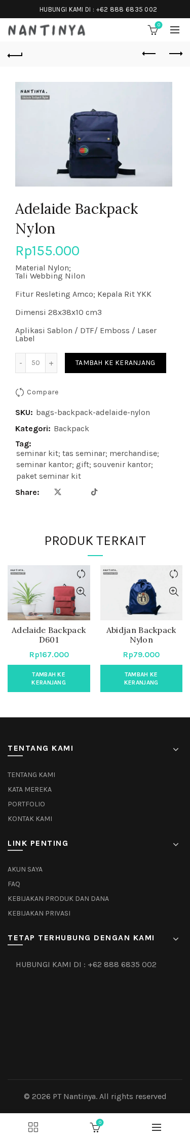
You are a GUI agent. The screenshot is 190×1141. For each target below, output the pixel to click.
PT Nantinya (74, 1096)
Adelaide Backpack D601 (49, 635)
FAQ (14, 884)
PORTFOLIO (26, 804)
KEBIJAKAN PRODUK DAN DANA (58, 898)
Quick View (81, 592)
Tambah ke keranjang (115, 362)
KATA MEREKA (30, 789)
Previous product (149, 54)
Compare (42, 392)
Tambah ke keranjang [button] (48, 678)
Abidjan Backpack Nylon (141, 635)
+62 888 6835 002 (127, 9)
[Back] (15, 54)
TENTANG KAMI (31, 774)
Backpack (71, 428)
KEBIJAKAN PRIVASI (39, 913)
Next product (174, 54)
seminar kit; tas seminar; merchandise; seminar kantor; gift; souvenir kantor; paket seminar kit (87, 464)
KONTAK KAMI (30, 818)
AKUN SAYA (25, 869)
